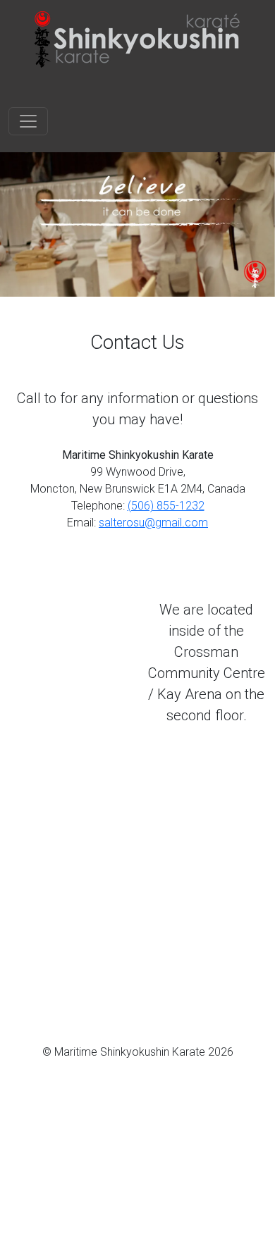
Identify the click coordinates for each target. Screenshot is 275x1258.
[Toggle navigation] (28, 121)
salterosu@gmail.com (153, 522)
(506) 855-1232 (166, 505)
